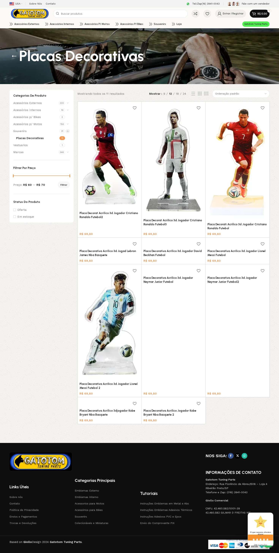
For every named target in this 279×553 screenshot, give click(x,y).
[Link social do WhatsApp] (244, 456)
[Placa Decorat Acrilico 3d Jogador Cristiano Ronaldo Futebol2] (110, 157)
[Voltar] (14, 56)
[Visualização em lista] (193, 93)
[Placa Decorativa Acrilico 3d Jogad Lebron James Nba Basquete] (110, 243)
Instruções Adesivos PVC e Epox (160, 516)
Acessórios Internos (27, 110)
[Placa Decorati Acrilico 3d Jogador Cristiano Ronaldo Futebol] (237, 162)
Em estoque (25, 216)
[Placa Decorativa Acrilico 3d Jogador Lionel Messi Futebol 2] (110, 323)
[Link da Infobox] (203, 4)
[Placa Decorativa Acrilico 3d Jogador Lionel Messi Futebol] (237, 243)
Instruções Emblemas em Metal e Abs (164, 503)
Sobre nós (16, 497)
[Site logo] (29, 13)
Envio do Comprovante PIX (157, 523)
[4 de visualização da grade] (206, 93)
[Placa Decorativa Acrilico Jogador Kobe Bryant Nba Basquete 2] (173, 403)
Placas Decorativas (30, 138)
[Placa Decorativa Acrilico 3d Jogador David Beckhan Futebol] (173, 243)
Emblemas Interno (86, 497)
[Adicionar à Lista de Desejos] (135, 108)
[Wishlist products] (207, 13)
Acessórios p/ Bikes (27, 117)
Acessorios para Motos (89, 503)
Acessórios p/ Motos (27, 124)
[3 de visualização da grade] (200, 93)
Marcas (18, 152)
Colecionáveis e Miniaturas (91, 523)
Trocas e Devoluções (22, 523)
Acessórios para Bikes (89, 509)
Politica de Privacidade (24, 509)
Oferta (22, 210)
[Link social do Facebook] (231, 456)
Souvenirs (20, 131)
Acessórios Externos (27, 103)
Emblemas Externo (87, 490)
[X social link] (237, 456)
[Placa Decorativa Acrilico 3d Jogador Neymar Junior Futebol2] (237, 270)
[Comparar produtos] (195, 13)
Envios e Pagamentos (23, 516)
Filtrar (63, 185)
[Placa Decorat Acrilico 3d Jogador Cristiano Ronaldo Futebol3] (173, 160)
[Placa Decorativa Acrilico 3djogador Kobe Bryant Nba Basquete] (110, 403)
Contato (14, 503)
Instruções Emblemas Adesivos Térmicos (166, 509)
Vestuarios (20, 145)
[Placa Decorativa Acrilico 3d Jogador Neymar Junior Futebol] (173, 270)
